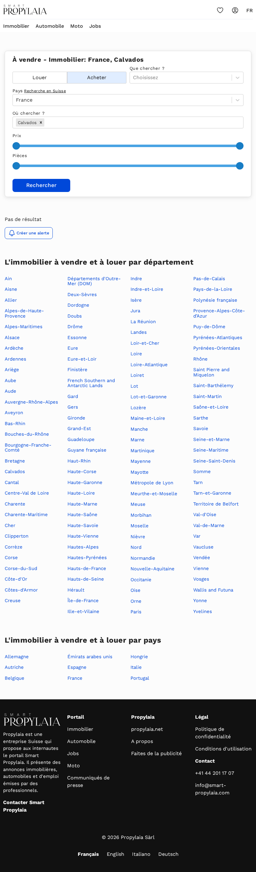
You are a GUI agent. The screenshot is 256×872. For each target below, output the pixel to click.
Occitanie (140, 579)
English (115, 854)
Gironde (76, 418)
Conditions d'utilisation (223, 749)
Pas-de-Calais (209, 278)
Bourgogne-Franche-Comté (28, 447)
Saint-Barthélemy (213, 385)
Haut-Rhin (79, 461)
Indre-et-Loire (146, 289)
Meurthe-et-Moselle (153, 493)
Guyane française (86, 450)
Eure (72, 348)
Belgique (14, 678)
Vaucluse (203, 547)
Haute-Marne (82, 504)
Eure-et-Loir (81, 359)
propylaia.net (147, 729)
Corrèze (13, 547)
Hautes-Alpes (83, 547)
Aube (10, 380)
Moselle (139, 526)
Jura (135, 311)
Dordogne (78, 305)
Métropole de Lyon (151, 483)
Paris (135, 612)
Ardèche (14, 348)
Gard (72, 396)
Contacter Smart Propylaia (23, 806)
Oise (135, 590)
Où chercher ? (28, 113)
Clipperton (16, 536)
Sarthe (200, 418)
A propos (142, 741)
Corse (11, 557)
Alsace (12, 337)
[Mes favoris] (220, 10)
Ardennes (15, 359)
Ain (8, 278)
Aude (10, 391)
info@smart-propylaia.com (212, 789)
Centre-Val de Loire (27, 493)
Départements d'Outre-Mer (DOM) (94, 281)
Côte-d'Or (16, 579)
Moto (76, 26)
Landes (138, 332)
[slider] (16, 146)
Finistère (77, 369)
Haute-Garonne (84, 482)
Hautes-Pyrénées (87, 557)
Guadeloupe (81, 439)
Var (196, 536)
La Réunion (143, 321)
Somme (202, 471)
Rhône (200, 359)
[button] (40, 122)
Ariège (12, 369)
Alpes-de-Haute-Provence (24, 313)
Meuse (137, 504)
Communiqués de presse (88, 781)
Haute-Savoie (82, 525)
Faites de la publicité (156, 753)
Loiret (137, 375)
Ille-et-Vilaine (83, 611)
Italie (136, 667)
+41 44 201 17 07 (214, 773)
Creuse (13, 600)
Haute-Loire (81, 493)
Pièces (19, 155)
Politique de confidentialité (213, 733)
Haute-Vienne (83, 536)
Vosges (201, 579)
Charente (15, 504)
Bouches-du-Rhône (27, 434)
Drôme (75, 326)
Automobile (50, 26)
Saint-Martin (207, 396)
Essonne (77, 337)
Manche (139, 429)
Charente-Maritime (26, 514)
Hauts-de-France (86, 568)
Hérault (75, 590)
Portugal (139, 678)
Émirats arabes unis (89, 656)
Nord (135, 547)
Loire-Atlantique (149, 364)
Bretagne (15, 461)
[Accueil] (25, 10)
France (74, 678)
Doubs (74, 316)
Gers (72, 407)
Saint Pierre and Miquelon (211, 372)
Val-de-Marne (208, 525)
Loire (136, 354)
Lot (134, 386)
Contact (205, 761)
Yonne (200, 600)
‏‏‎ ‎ (13, 68)
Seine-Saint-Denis (214, 461)
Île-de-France (83, 600)
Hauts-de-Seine (85, 579)
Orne (135, 601)
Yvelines (202, 611)
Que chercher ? (147, 68)
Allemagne (17, 656)
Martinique (142, 450)
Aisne (11, 289)
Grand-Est (79, 428)
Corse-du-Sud (21, 568)
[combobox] (46, 122)
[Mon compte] (235, 10)
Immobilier (16, 26)
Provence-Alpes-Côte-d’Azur (219, 313)
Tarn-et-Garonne (212, 493)
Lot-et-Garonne (148, 397)
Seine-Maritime (211, 450)
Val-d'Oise (204, 514)
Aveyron (14, 412)
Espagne (76, 667)
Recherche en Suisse (45, 91)
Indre (136, 278)
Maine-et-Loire (147, 418)
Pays (39, 90)
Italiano (141, 854)
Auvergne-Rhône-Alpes (31, 402)
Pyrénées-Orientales (216, 348)
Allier (11, 300)
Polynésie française (215, 300)
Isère (136, 300)
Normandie (142, 558)
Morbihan (140, 515)
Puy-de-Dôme (209, 326)
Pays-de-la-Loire (212, 289)
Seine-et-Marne (211, 439)
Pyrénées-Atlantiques (217, 337)
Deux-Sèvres (82, 294)
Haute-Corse (81, 471)
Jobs (95, 26)
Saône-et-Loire (211, 407)
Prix (16, 135)
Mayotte (139, 472)
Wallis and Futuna (213, 590)
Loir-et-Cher (144, 343)
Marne (137, 440)
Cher (10, 525)
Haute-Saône (82, 514)
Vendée (201, 557)
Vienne (201, 568)
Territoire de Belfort (216, 504)
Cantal (12, 482)
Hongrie (139, 656)
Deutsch (168, 854)
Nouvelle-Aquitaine (152, 569)
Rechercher (41, 185)
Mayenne (140, 461)
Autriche (14, 667)
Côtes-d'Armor (21, 590)
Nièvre (137, 536)
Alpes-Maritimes (23, 326)
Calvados (15, 471)
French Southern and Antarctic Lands (91, 383)
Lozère (138, 407)
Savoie (200, 428)
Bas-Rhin (15, 423)
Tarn (198, 482)
